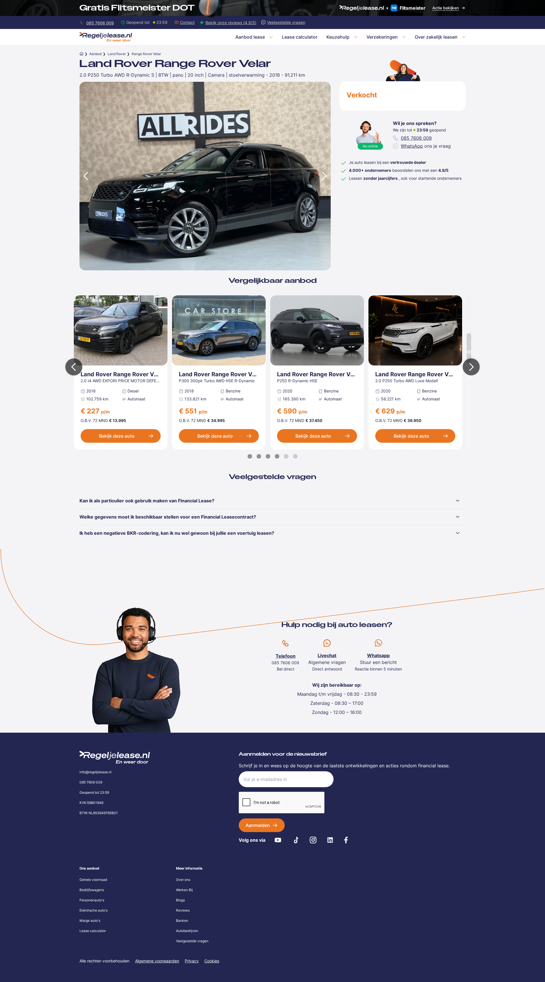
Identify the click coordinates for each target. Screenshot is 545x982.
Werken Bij (184, 889)
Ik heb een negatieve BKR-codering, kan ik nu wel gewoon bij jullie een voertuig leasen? (176, 533)
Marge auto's (89, 920)
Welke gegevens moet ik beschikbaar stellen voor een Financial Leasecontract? (167, 517)
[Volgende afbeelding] (325, 176)
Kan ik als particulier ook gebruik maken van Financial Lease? (146, 501)
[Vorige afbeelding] (85, 176)
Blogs (180, 900)
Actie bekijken (445, 8)
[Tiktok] (296, 840)
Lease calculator (92, 930)
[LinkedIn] (330, 840)
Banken (182, 920)
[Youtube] (278, 840)
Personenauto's (91, 900)
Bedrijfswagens (91, 889)
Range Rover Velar (146, 53)
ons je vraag (426, 146)
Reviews (183, 910)
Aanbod (95, 53)
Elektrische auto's (93, 910)
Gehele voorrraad (93, 879)
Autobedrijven (187, 930)
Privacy (192, 961)
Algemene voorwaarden (157, 961)
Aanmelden (258, 825)
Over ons (183, 879)
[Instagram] (313, 840)
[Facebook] (346, 840)
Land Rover (117, 53)
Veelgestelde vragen (192, 941)
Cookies (211, 961)
